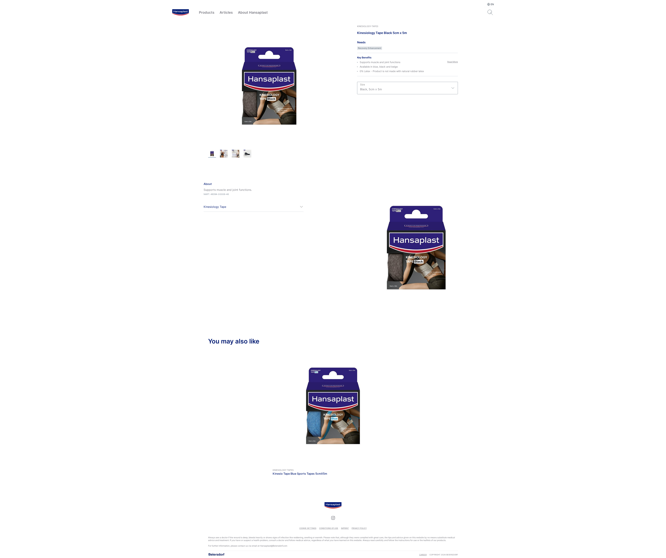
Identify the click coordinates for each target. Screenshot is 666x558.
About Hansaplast (253, 12)
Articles (226, 12)
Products (206, 12)
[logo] (180, 12)
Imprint (345, 528)
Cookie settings (307, 528)
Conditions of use (328, 528)
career (423, 554)
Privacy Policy (359, 528)
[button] (254, 207)
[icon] (333, 518)
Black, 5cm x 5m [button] (371, 87)
